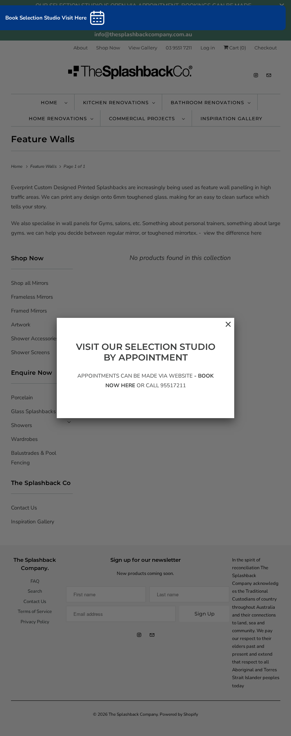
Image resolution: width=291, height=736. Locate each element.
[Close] (225, 328)
